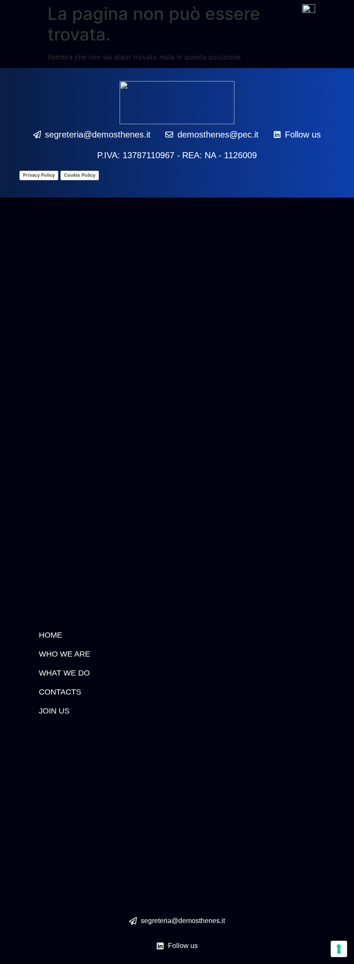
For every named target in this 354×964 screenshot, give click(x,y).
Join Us (54, 711)
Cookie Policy (79, 175)
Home (50, 635)
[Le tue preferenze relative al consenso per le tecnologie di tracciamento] (339, 949)
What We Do (64, 673)
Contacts (60, 692)
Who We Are (64, 654)
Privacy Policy (39, 175)
